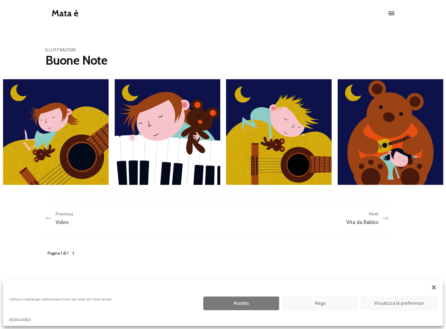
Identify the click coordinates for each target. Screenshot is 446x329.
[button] (434, 287)
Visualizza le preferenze (399, 303)
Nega (320, 303)
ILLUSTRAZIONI (61, 50)
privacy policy (20, 319)
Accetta (241, 303)
